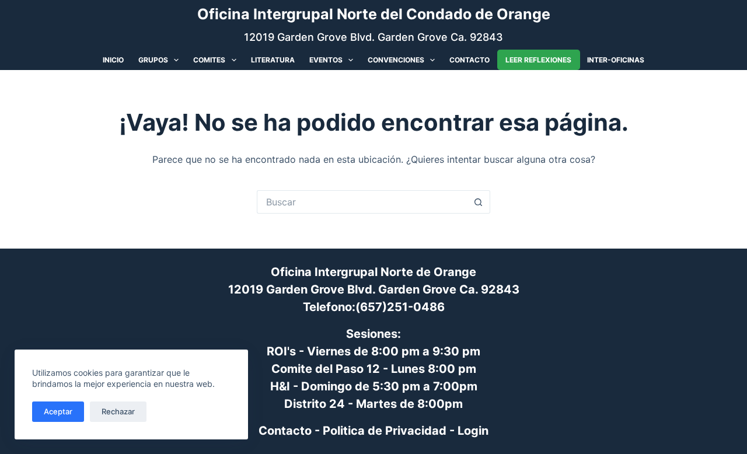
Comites (209, 60)
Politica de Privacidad (384, 431)
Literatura (273, 60)
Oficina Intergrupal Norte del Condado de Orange (373, 14)
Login (473, 431)
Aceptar (58, 411)
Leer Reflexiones (538, 59)
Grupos (153, 60)
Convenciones (396, 60)
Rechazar (118, 411)
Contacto (469, 60)
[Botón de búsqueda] (478, 202)
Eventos (326, 60)
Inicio (113, 60)
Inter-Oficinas (615, 60)
